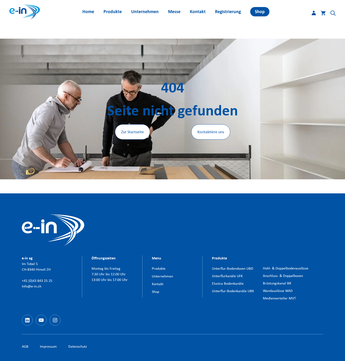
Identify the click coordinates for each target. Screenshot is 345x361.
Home (88, 12)
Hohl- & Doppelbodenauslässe (285, 268)
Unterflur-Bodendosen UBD (232, 268)
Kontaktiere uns (210, 131)
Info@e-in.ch (31, 286)
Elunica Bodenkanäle (228, 283)
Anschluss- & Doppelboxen (283, 275)
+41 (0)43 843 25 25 (37, 280)
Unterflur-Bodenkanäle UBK (233, 291)
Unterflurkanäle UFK (227, 276)
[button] (331, 14)
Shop (260, 12)
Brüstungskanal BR (277, 283)
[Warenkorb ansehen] (321, 14)
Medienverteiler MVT (279, 298)
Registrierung (228, 12)
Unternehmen (145, 12)
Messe (174, 12)
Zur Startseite (132, 131)
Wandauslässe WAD (278, 290)
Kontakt (198, 12)
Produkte (113, 12)
